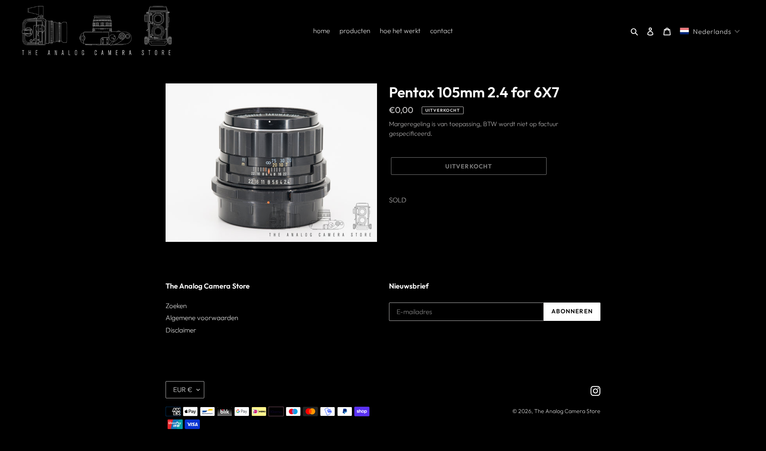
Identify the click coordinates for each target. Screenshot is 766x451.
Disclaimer (181, 330)
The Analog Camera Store (567, 411)
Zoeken (176, 305)
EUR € (183, 389)
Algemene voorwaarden (202, 317)
